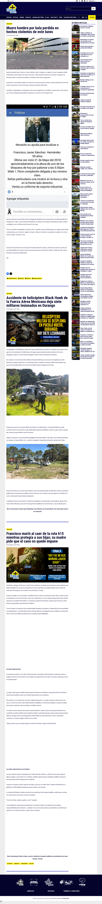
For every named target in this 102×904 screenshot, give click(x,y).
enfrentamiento (12, 278)
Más (83, 17)
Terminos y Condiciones (71, 891)
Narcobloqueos (37, 278)
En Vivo (92, 17)
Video (60, 17)
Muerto (28, 278)
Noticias (15, 17)
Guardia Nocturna (38, 17)
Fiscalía (22, 278)
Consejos (28, 17)
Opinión (21, 17)
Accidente (9, 863)
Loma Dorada (24, 863)
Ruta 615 (31, 863)
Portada (9, 17)
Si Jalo (47, 17)
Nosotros (51, 891)
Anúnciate (30, 891)
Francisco (16, 863)
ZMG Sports (54, 17)
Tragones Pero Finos (70, 17)
